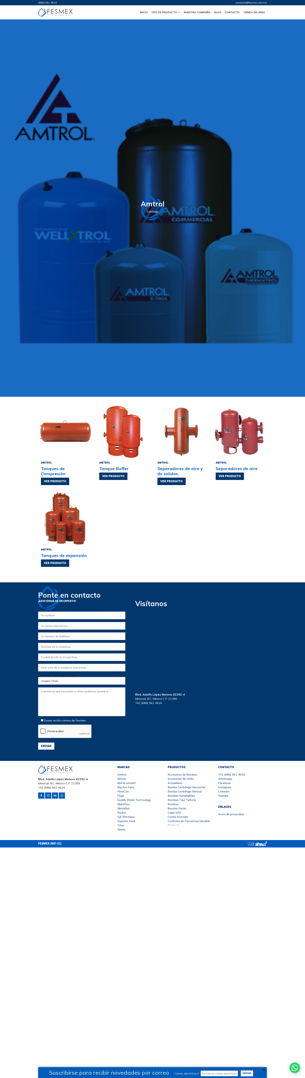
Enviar (247, 1073)
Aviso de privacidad (231, 814)
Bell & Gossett (126, 783)
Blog (217, 12)
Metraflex (123, 808)
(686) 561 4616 (47, 2)
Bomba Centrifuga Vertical (185, 791)
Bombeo (173, 804)
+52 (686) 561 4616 (231, 774)
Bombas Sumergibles (181, 795)
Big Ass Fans (125, 787)
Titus (120, 825)
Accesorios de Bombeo (182, 774)
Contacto (232, 12)
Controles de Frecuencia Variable (189, 821)
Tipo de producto (164, 12)
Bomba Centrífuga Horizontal (186, 787)
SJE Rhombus (126, 817)
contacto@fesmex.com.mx (251, 2)
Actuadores (175, 783)
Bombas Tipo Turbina (182, 800)
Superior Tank (126, 821)
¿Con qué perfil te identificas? (57, 675)
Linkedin (223, 791)
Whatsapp (225, 778)
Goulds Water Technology (134, 800)
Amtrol (121, 774)
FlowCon (123, 791)
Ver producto (55, 481)
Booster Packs (177, 808)
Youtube (223, 795)
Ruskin (121, 812)
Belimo (121, 778)
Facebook (224, 783)
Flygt (120, 795)
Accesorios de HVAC (181, 778)
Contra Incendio (178, 817)
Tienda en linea (254, 12)
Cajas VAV (174, 812)
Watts (121, 829)
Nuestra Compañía (197, 12)
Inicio (144, 12)
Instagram (224, 787)
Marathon (123, 804)
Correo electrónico (187, 1073)
